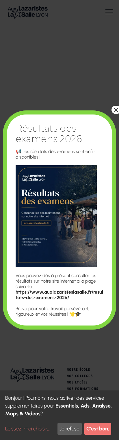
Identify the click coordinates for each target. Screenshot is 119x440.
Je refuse (69, 429)
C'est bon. (97, 429)
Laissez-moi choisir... (27, 429)
